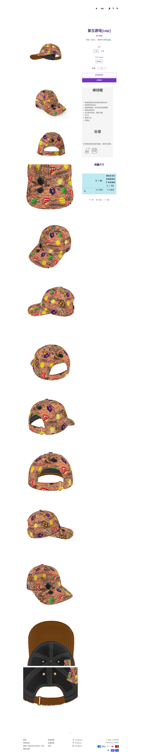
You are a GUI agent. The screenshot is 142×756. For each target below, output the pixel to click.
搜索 (24, 740)
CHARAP (115, 740)
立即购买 (99, 80)
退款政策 (51, 740)
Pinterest (77, 743)
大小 (99, 47)
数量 (93, 68)
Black (99, 61)
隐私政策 (26, 749)
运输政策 (51, 743)
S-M (102, 51)
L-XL (96, 51)
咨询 (49, 746)
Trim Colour (99, 57)
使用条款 (26, 743)
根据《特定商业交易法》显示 (34, 746)
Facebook (78, 740)
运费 (109, 40)
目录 (102, 8)
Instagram (78, 746)
